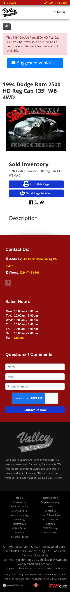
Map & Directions (50, 515)
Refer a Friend (50, 497)
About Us (19, 532)
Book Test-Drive (19, 506)
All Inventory (19, 502)
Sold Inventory (51, 519)
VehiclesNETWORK (50, 560)
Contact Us (50, 510)
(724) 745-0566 (57, 3)
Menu (60, 12)
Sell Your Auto (19, 510)
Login (11, 3)
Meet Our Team (19, 536)
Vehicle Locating (19, 515)
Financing (19, 519)
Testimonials (19, 523)
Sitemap (50, 523)
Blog (50, 506)
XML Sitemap (50, 528)
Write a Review (19, 528)
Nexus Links (50, 532)
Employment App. (50, 502)
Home (19, 497)
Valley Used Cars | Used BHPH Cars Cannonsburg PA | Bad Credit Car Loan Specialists (35, 551)
